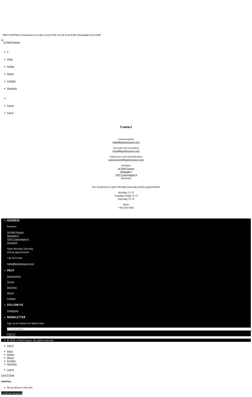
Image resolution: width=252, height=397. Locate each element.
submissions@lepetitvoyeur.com (126, 159)
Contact (11, 81)
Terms (10, 282)
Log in (10, 105)
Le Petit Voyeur (126, 168)
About (10, 73)
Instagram (12, 310)
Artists (10, 66)
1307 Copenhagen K (126, 175)
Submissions (14, 276)
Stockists (12, 88)
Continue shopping (11, 393)
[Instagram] (9, 98)
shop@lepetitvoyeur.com (126, 151)
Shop (10, 59)
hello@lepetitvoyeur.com (126, 142)
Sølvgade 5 (126, 171)
